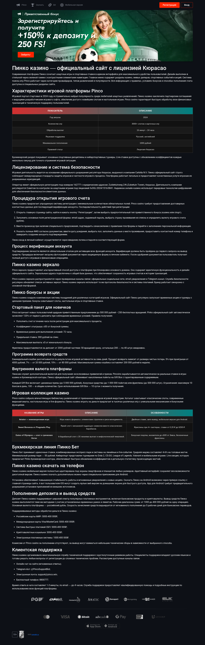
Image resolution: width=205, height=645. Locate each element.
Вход (186, 5)
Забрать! (26, 54)
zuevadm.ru (35, 634)
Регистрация (169, 5)
